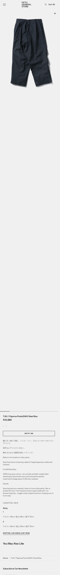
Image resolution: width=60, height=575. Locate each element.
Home (5, 558)
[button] (4, 4)
